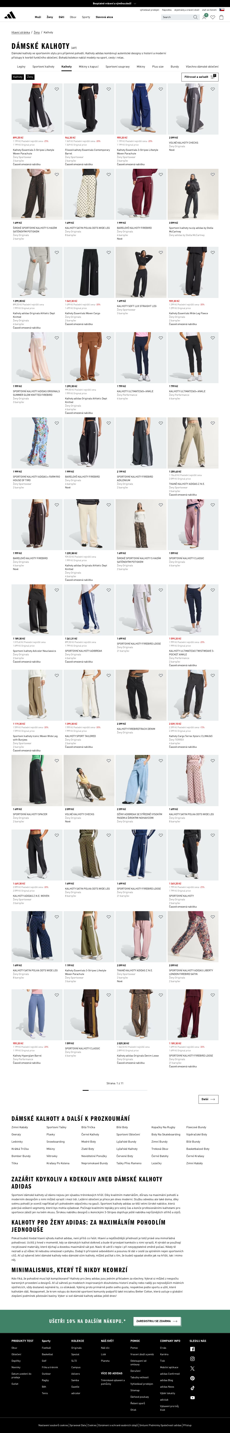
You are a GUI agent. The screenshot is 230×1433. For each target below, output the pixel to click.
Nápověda (166, 10)
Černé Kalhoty (90, 1134)
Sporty (86, 17)
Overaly (16, 1134)
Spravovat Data (78, 1425)
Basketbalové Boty (197, 1149)
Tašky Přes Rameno (128, 1163)
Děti (61, 17)
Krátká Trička (20, 1149)
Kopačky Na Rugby (163, 1127)
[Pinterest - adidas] (204, 1379)
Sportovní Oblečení (128, 1134)
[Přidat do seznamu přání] (57, 89)
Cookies (92, 1425)
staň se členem (209, 10)
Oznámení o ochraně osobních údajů (118, 1425)
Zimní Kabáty (20, 1127)
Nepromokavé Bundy (94, 1163)
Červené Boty (124, 1156)
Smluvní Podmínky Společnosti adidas (160, 1425)
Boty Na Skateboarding (165, 1134)
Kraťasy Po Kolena (58, 1163)
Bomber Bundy (21, 1156)
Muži (38, 17)
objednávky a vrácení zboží (186, 10)
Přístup (187, 1425)
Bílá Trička (88, 1127)
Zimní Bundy (159, 1141)
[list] (115, 67)
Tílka (15, 1163)
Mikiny (51, 1149)
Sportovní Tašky (56, 1127)
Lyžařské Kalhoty (126, 1149)
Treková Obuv (159, 1149)
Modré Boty (88, 1141)
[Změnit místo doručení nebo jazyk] (222, 10)
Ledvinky (17, 1141)
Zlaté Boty (87, 1149)
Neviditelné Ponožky (94, 1156)
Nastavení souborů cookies (53, 1425)
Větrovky (52, 1156)
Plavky (51, 1134)
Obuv (73, 17)
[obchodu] (10, 15)
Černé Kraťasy (195, 1156)
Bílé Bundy (193, 1141)
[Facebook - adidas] (204, 1349)
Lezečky (156, 1163)
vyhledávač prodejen (149, 10)
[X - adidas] (204, 1369)
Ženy (50, 17)
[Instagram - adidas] (204, 1359)
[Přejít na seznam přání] (212, 17)
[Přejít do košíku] (221, 17)
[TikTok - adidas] (204, 1388)
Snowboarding (56, 1141)
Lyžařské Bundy (126, 1141)
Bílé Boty (122, 1127)
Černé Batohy (159, 1156)
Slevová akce (104, 17)
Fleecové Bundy (196, 1127)
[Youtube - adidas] (204, 1398)
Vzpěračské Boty (196, 1134)
